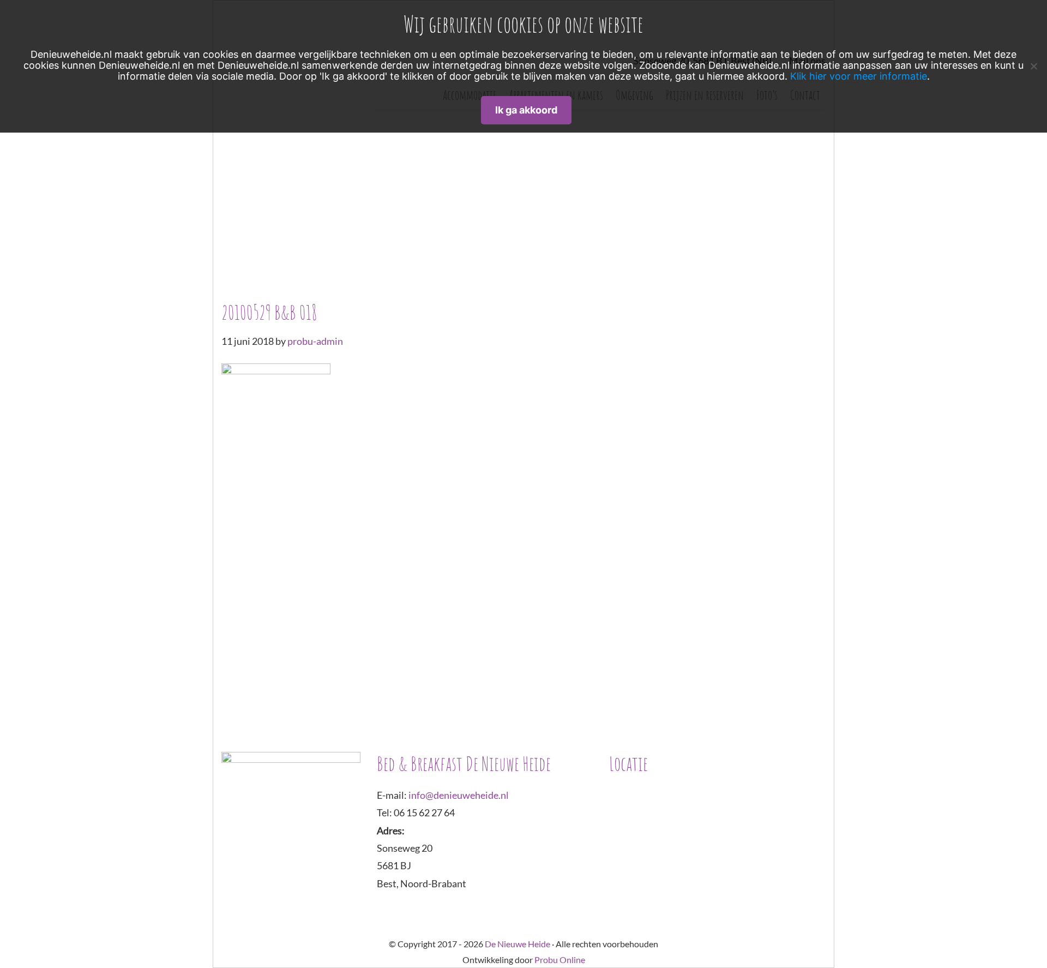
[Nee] (1033, 66)
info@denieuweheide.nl (458, 795)
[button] (266, 200)
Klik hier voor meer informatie (858, 76)
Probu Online (559, 959)
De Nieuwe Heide (517, 944)
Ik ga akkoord (526, 110)
